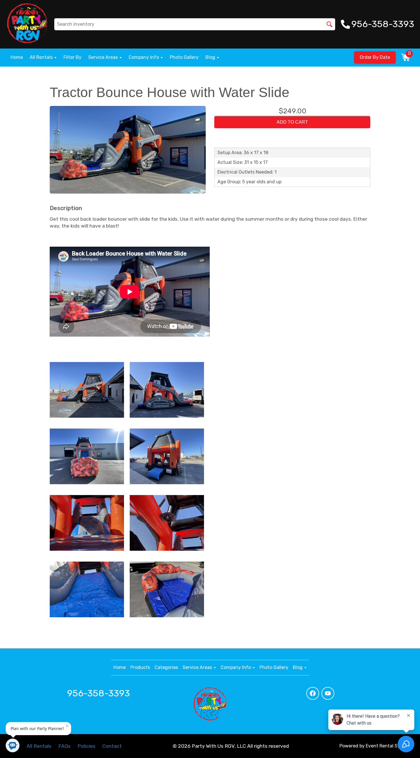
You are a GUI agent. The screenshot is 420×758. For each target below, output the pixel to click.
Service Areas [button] (103, 57)
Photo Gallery (184, 57)
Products (140, 667)
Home (17, 57)
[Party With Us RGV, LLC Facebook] (312, 693)
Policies (86, 746)
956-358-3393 (98, 693)
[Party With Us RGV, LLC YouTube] (327, 693)
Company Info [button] (144, 57)
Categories (166, 667)
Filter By (72, 57)
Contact (112, 746)
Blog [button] (210, 57)
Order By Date (375, 57)
